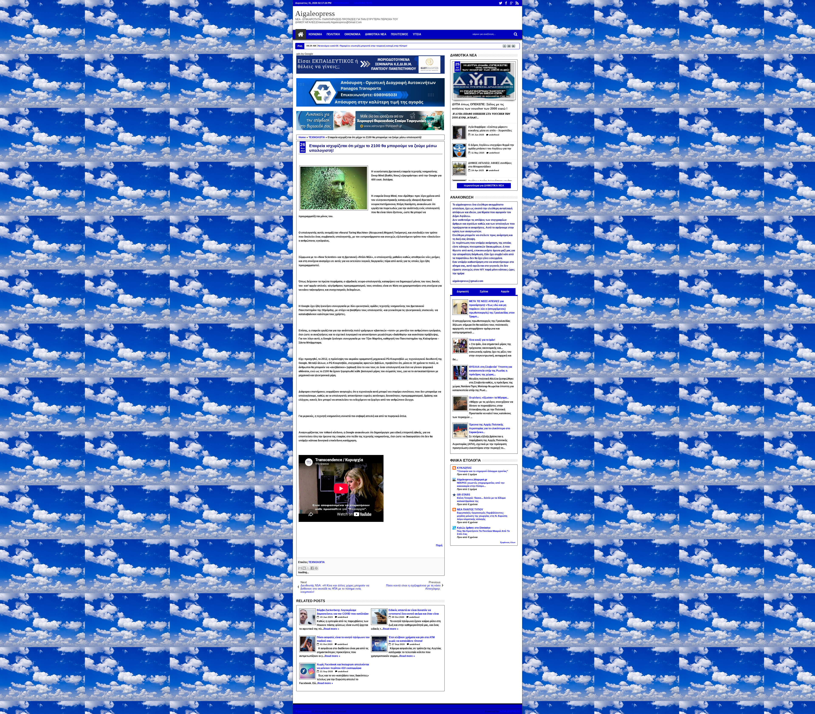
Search (515, 34)
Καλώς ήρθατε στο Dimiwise (473, 527)
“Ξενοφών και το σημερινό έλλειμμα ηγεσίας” (482, 471)
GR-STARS (463, 494)
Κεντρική (300, 34)
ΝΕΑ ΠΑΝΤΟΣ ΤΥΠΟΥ (470, 509)
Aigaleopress (315, 13)
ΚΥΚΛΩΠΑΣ (464, 467)
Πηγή (439, 545)
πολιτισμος (399, 34)
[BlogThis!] (304, 568)
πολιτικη (333, 34)
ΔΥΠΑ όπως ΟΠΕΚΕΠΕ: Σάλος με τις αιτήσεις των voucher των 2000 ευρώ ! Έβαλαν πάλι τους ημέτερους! (479, 106)
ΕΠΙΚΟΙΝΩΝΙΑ (341, 3)
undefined (343, 617)
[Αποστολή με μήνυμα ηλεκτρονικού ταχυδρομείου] (300, 568)
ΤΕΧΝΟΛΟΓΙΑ (316, 562)
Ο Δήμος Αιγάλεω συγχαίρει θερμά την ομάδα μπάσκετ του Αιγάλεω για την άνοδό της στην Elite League (491, 147)
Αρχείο (505, 291)
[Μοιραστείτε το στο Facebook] (312, 568)
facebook (506, 3)
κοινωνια (315, 34)
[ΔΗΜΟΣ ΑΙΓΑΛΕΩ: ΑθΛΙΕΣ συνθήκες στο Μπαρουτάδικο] (459, 168)
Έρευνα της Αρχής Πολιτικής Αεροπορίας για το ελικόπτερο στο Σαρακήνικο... (489, 428)
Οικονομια (352, 34)
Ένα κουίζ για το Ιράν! (482, 339)
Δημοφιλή (463, 291)
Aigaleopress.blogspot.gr (472, 479)
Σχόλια (484, 291)
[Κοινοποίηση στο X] (308, 568)
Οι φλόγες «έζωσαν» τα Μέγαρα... (489, 397)
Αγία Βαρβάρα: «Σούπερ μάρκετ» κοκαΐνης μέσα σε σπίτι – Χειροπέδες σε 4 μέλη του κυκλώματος (490, 129)
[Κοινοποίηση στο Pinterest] (316, 568)
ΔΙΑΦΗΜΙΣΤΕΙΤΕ (363, 3)
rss (517, 3)
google (511, 3)
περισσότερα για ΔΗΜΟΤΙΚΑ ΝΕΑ (484, 185)
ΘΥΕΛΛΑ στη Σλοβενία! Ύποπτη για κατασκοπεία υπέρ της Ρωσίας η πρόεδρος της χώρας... (490, 370)
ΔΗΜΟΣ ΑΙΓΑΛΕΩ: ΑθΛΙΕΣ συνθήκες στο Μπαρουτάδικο (490, 165)
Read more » (331, 628)
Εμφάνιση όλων (507, 542)
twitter (500, 3)
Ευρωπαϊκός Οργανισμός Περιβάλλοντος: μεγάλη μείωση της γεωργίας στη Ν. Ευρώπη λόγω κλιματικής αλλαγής (482, 515)
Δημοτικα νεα (375, 34)
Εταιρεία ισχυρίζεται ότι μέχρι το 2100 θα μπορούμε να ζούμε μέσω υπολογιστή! (373, 148)
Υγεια (417, 34)
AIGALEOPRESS (510, 711)
